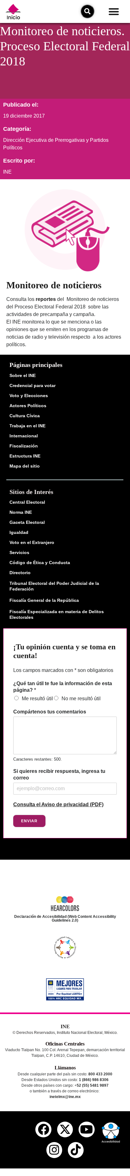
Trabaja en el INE (27, 425)
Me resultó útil (37, 698)
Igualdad (18, 532)
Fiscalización (23, 445)
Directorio (20, 572)
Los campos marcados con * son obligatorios (63, 670)
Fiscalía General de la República (44, 600)
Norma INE (20, 512)
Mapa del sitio (24, 466)
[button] (113, 11)
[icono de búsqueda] (87, 11)
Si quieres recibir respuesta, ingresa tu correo (59, 774)
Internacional (23, 435)
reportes (46, 299)
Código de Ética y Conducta (39, 562)
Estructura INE (24, 455)
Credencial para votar (32, 385)
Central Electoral (27, 502)
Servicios (19, 552)
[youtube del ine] (86, 1129)
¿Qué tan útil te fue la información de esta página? (62, 687)
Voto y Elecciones (28, 395)
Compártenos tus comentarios (49, 711)
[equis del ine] (65, 1129)
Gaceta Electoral (27, 522)
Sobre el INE (22, 375)
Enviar (29, 821)
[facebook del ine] (43, 1129)
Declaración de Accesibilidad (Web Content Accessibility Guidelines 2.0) (65, 918)
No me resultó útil (81, 698)
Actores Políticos (27, 405)
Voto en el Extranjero (31, 542)
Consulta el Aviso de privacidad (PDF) (58, 804)
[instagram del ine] (54, 1150)
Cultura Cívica (24, 415)
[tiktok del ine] (76, 1150)
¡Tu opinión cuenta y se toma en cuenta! (64, 651)
